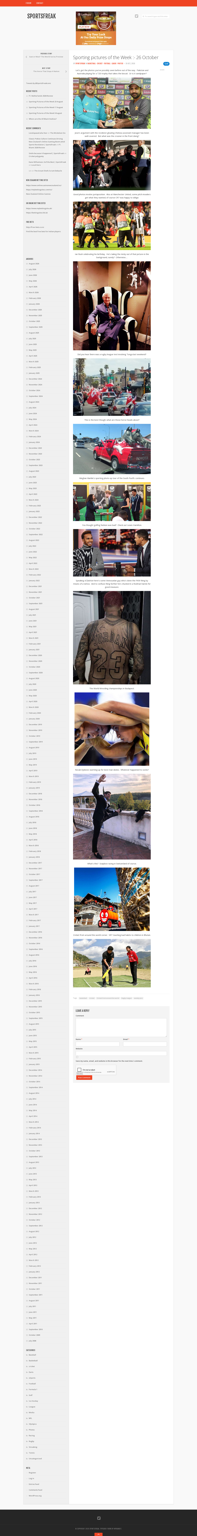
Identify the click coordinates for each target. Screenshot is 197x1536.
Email (126, 1039)
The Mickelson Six (57, 133)
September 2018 (35, 811)
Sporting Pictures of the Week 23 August (46, 101)
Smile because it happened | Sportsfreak (46, 153)
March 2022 (33, 569)
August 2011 (34, 1300)
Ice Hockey (33, 1401)
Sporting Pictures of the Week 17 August (46, 107)
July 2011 (32, 1306)
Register (32, 1472)
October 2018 (34, 805)
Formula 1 (33, 1389)
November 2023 (35, 454)
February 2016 (35, 989)
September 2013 (35, 1156)
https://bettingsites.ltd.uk (37, 212)
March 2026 (33, 292)
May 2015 (33, 1041)
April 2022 (33, 563)
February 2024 (35, 436)
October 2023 (34, 459)
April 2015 (33, 1047)
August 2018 (34, 816)
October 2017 (34, 874)
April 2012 (33, 1254)
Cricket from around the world (108, 998)
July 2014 (32, 1099)
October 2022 (34, 528)
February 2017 (35, 920)
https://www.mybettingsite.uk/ (39, 208)
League (114, 63)
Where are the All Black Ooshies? (43, 119)
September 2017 (35, 880)
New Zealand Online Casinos (38, 194)
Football (107, 63)
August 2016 (34, 955)
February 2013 (35, 1197)
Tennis (32, 1453)
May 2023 (33, 488)
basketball (83, 998)
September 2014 (35, 1087)
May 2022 (33, 557)
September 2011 (35, 1295)
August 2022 (34, 540)
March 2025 (33, 361)
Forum (28, 3)
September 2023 (35, 465)
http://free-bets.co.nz (35, 227)
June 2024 (33, 413)
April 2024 (33, 425)
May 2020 (33, 695)
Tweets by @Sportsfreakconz (38, 83)
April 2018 (33, 839)
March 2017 (33, 914)
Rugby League (127, 998)
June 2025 (33, 344)
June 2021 (33, 621)
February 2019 (35, 782)
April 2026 (33, 286)
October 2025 (34, 321)
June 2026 (33, 275)
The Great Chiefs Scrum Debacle (48, 171)
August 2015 (34, 1024)
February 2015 (35, 1058)
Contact (39, 3)
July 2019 (32, 753)
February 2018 (35, 851)
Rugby (31, 1441)
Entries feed (34, 1484)
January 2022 (34, 580)
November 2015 (35, 1006)
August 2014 (34, 1093)
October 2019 (34, 736)
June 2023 (33, 482)
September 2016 (35, 949)
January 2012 (34, 1272)
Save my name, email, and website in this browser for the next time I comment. (109, 1061)
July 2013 (32, 1168)
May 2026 (33, 281)
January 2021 (34, 649)
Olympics (33, 1424)
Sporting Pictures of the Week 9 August (45, 113)
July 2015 (32, 1030)
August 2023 (34, 471)
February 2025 (35, 367)
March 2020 (33, 707)
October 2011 (34, 1289)
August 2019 (34, 747)
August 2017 (34, 886)
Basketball (92, 63)
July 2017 (32, 891)
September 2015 (35, 1018)
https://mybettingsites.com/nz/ (39, 189)
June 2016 (33, 966)
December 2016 (35, 932)
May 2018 (33, 834)
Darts (31, 1372)
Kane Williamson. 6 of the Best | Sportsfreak (47, 162)
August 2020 (34, 678)
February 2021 (35, 644)
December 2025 (35, 309)
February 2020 (35, 713)
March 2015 (33, 1053)
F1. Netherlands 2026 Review (41, 96)
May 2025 (33, 350)
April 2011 (33, 1323)
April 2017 (33, 909)
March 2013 (33, 1191)
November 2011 (35, 1283)
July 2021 (32, 615)
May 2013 (33, 1179)
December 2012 (35, 1208)
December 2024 (35, 379)
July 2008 (32, 1341)
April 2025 (33, 356)
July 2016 (32, 960)
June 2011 (33, 1312)
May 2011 (33, 1318)
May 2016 (33, 972)
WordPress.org (35, 1495)
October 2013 (34, 1151)
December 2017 (35, 863)
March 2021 (33, 638)
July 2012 (32, 1237)
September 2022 (35, 534)
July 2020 (32, 684)
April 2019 (33, 770)
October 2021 (34, 597)
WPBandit (117, 1529)
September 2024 (35, 396)
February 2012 (35, 1266)
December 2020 (35, 655)
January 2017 (34, 926)
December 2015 (35, 1001)
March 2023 (33, 500)
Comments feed (35, 1490)
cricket (100, 63)
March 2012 (33, 1260)
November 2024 (35, 384)
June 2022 (33, 552)
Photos (120, 63)
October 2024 (34, 390)
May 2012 (33, 1248)
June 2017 (33, 897)
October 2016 (34, 943)
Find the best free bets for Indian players (43, 231)
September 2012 (35, 1225)
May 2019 (33, 765)
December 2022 (35, 517)
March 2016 (33, 983)
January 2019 (34, 788)
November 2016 (35, 937)
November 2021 (35, 592)
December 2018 (35, 793)
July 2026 (32, 269)
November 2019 (35, 730)
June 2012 (33, 1243)
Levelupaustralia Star (38, 133)
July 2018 (32, 822)
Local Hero (36, 165)
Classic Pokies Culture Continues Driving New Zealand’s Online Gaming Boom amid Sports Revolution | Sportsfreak (47, 141)
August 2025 (34, 333)
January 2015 (34, 1064)
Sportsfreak (41, 16)
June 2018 (33, 828)
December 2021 (35, 586)
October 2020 (34, 667)
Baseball (32, 1355)
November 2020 (35, 661)
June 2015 (33, 1035)
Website (79, 1048)
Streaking (33, 1447)
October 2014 (34, 1081)
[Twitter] (136, 15)
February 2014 (35, 1127)
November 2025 (35, 315)
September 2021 (35, 603)
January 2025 (34, 373)
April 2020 (33, 701)
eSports (32, 1378)
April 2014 (33, 1116)
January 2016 (34, 995)
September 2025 (35, 327)
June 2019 (33, 759)
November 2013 (35, 1145)
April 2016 (33, 978)
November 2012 (35, 1214)
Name (79, 1039)
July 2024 (32, 407)
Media (31, 1412)
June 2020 (33, 690)
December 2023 (35, 448)
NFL (30, 1418)
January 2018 (34, 857)
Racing (32, 1435)
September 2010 (35, 1329)
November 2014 (35, 1076)
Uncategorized (35, 1458)
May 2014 (33, 1110)
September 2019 (35, 742)
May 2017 (33, 903)
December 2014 (35, 1070)
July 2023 (32, 477)
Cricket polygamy (36, 156)
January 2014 (34, 1133)
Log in (31, 1478)
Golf (30, 1395)
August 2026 (34, 263)
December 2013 (35, 1139)
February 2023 (35, 505)
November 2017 (35, 868)
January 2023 (34, 511)
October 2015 (34, 1012)
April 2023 (33, 494)
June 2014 (33, 1104)
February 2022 (35, 575)
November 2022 (35, 523)
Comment (80, 1015)
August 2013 (34, 1162)
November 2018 (35, 799)
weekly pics (138, 998)
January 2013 (34, 1202)
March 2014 (33, 1122)
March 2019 (33, 776)
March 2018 (33, 845)
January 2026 (34, 304)
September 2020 (35, 672)
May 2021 (33, 626)
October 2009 (34, 1335)
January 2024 (34, 442)
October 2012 (34, 1220)
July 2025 (32, 338)
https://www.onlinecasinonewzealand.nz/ (44, 185)
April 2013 (33, 1185)
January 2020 (34, 718)
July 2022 (32, 546)
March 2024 (33, 430)
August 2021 (34, 609)
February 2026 (35, 298)
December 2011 (35, 1277)
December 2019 (35, 724)
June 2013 (33, 1174)
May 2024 (33, 419)
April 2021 (33, 632)
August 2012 (34, 1231)
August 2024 (34, 402)
